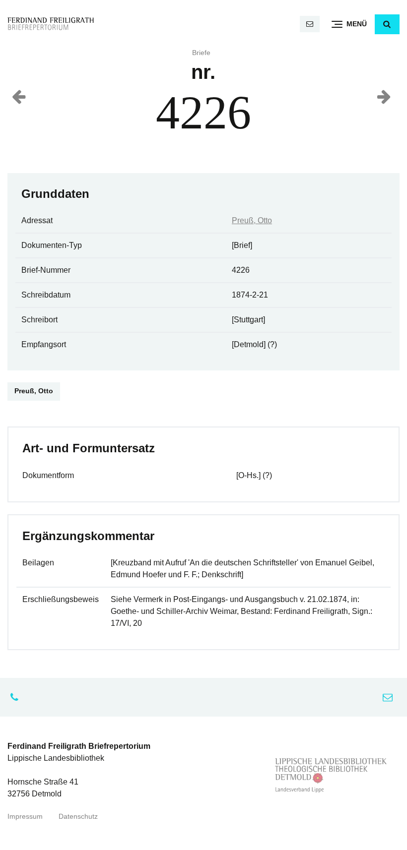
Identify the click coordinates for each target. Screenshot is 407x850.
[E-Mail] (310, 24)
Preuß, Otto (252, 220)
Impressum (25, 816)
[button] (387, 24)
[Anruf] (16, 697)
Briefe (201, 53)
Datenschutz (78, 816)
